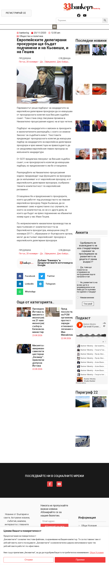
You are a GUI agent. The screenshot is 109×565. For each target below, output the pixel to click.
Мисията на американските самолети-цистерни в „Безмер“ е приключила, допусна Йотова (41, 355)
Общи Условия (97, 552)
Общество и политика (31, 36)
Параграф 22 (87, 392)
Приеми (80, 559)
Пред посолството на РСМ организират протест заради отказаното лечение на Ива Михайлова (69, 321)
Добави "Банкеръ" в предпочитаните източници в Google (55, 263)
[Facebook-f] (50, 484)
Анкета (82, 232)
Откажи (29, 559)
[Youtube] (84, 15)
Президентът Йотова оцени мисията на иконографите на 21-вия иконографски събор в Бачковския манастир (40, 320)
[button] (54, 26)
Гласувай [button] (88, 304)
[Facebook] (78, 15)
